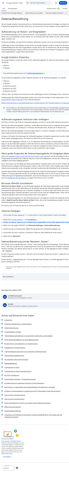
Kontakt (65, 8)
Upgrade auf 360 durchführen (17, 178)
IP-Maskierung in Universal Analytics (14, 348)
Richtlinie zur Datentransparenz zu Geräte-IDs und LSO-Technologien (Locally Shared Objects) (32, 391)
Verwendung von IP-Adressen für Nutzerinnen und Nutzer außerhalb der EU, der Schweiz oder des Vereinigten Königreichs (33, 416)
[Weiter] (65, 13)
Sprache (7, 465)
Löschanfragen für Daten (11, 367)
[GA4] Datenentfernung (11, 328)
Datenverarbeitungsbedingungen (14, 355)
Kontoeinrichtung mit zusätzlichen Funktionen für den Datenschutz (24, 383)
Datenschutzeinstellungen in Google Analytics (18, 324)
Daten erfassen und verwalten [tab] (34, 13)
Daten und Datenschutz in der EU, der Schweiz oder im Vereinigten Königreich (27, 403)
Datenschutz (8, 320)
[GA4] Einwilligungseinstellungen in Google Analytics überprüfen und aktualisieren (28, 336)
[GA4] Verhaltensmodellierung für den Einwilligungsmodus (21, 340)
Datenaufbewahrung (10, 363)
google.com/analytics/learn (13, 441)
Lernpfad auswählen (7, 439)
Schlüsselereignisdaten (35, 73)
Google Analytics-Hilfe (14, 3)
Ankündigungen (12, 8)
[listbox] (9, 468)
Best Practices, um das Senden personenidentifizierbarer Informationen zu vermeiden (29, 387)
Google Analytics (17, 220)
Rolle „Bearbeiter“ (19, 215)
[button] (3, 3)
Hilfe (3, 8)
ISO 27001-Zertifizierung (11, 375)
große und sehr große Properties (12, 100)
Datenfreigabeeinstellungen (12, 411)
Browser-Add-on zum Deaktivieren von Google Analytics (21, 344)
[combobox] (40, 3)
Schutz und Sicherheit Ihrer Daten (17, 315)
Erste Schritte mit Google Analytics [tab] (12, 13)
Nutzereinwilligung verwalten (12, 332)
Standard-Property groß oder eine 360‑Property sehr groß (27, 156)
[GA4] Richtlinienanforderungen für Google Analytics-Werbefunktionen (25, 351)
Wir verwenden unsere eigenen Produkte (16, 359)
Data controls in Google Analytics (14, 399)
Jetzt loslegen (7, 457)
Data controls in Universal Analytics (14, 395)
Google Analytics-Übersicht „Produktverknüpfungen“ (20, 379)
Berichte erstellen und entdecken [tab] (55, 13)
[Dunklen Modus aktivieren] (17, 468)
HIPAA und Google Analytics (12, 407)
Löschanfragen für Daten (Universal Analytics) (18, 371)
